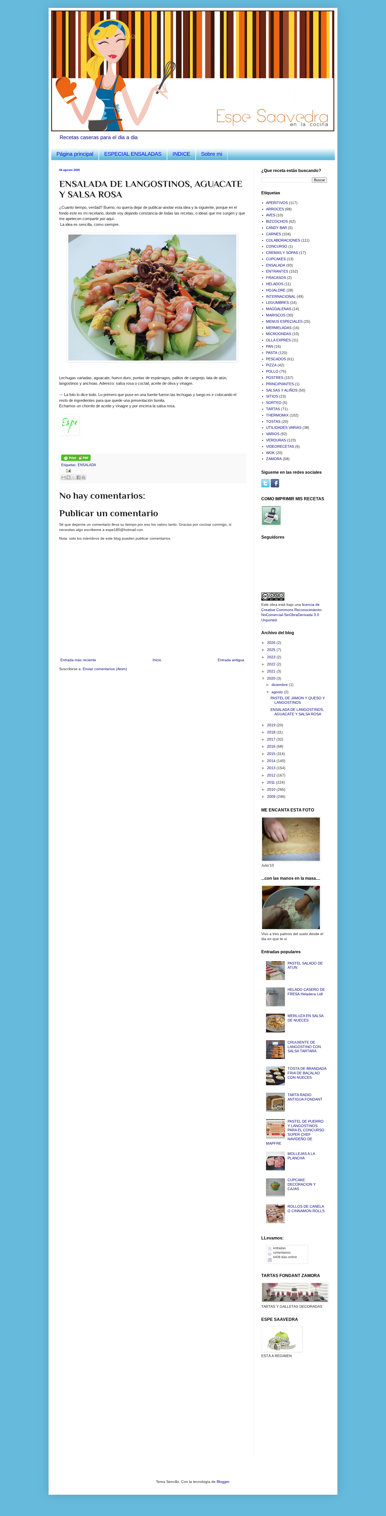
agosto (278, 692)
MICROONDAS (278, 334)
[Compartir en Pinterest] (83, 477)
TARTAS (273, 409)
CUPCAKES (276, 259)
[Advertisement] (287, 1393)
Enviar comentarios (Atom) (105, 669)
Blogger (223, 1481)
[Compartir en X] (73, 477)
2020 (272, 678)
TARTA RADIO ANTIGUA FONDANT (305, 1097)
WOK (270, 453)
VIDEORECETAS (280, 446)
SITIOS (272, 396)
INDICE (181, 154)
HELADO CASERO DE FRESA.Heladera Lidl (306, 991)
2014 (272, 761)
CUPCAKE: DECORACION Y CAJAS (302, 1184)
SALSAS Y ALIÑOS (282, 390)
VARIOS (272, 434)
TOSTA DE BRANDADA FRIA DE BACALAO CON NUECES (307, 1073)
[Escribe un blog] (68, 477)
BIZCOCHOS (277, 221)
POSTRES (274, 378)
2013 (272, 768)
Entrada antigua (231, 660)
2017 (272, 739)
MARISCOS (275, 315)
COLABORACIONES (283, 240)
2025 (272, 650)
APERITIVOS (277, 203)
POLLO (272, 371)
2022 (272, 664)
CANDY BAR (276, 228)
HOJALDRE (275, 290)
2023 (272, 657)
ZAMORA (274, 459)
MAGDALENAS (278, 309)
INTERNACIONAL (281, 296)
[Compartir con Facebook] (78, 477)
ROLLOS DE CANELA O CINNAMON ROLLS (306, 1208)
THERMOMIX (277, 415)
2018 (272, 732)
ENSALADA (87, 465)
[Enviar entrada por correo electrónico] (68, 470)
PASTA (271, 353)
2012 (272, 775)
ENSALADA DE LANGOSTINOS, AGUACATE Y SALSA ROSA (297, 711)
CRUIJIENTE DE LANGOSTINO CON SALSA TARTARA (304, 1046)
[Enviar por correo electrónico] (63, 477)
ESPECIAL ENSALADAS (132, 154)
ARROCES (275, 209)
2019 (272, 725)
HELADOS (274, 284)
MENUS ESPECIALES (284, 321)
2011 (271, 782)
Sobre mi (211, 154)
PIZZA (271, 365)
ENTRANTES (277, 271)
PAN (269, 346)
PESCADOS (276, 359)
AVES (270, 215)
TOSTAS (273, 421)
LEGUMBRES (277, 302)
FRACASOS (276, 277)
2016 (272, 746)
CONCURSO (276, 246)
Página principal (74, 154)
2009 (272, 796)
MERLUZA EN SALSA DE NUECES (305, 1018)
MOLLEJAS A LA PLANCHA (301, 1156)
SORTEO (273, 402)
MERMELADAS (278, 328)
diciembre (280, 685)
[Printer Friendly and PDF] (76, 460)
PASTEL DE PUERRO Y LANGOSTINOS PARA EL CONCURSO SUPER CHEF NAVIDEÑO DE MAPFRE (295, 1132)
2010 (272, 789)
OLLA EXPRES (278, 340)
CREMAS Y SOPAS (282, 253)
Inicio (157, 660)
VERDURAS (276, 440)
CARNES (273, 234)
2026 (272, 642)
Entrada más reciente (78, 660)
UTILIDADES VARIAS (283, 427)
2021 (272, 671)
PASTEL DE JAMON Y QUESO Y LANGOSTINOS (297, 700)
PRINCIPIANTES (280, 384)
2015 (272, 754)
